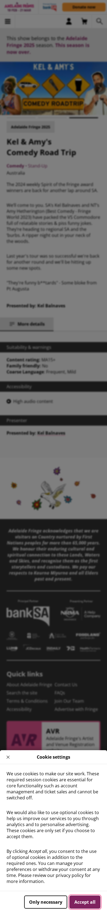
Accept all (84, 902)
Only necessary (45, 902)
